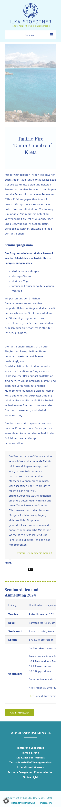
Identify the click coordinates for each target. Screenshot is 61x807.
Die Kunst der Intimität (30, 757)
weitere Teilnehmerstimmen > (34, 553)
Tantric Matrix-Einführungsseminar (30, 762)
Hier (31, 696)
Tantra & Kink (30, 752)
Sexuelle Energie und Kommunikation (31, 772)
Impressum (46, 802)
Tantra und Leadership (30, 747)
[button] (6, 801)
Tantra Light (30, 777)
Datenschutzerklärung (23, 802)
